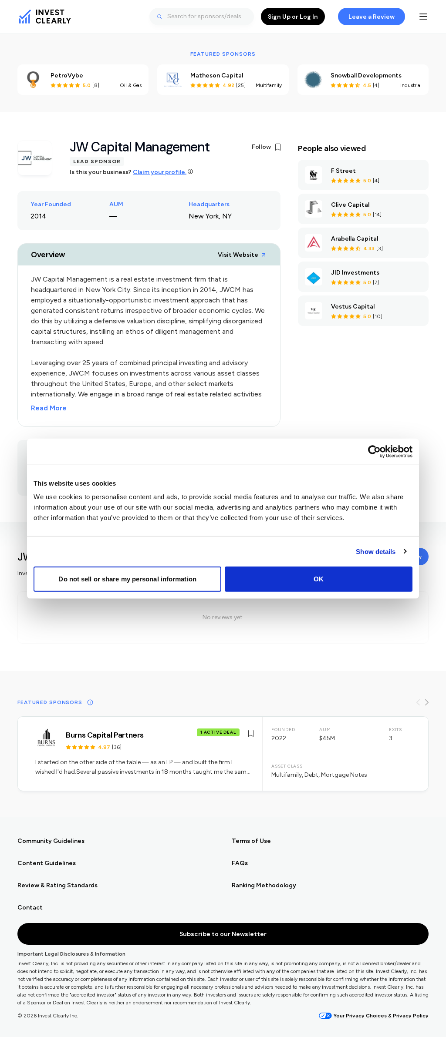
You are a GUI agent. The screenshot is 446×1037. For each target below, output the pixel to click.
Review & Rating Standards (57, 885)
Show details (375, 551)
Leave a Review (371, 16)
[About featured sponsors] (90, 702)
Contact (30, 907)
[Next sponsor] (427, 702)
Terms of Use (251, 841)
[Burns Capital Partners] (223, 754)
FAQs (240, 863)
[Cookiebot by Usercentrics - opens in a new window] (374, 451)
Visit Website (238, 254)
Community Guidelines (50, 841)
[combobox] (201, 16)
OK (319, 579)
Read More (49, 408)
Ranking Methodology (264, 885)
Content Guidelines (46, 863)
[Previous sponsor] (418, 702)
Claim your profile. (159, 172)
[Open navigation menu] (423, 16)
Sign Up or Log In (293, 16)
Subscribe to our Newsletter (223, 934)
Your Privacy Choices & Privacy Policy (381, 1016)
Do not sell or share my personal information (127, 579)
